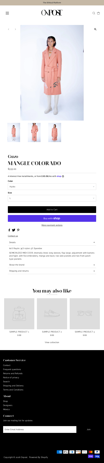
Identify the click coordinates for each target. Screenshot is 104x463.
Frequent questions (12, 369)
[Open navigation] (15, 13)
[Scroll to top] (98, 457)
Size (10, 193)
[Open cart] (98, 13)
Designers (7, 405)
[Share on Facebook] (10, 231)
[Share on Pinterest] (18, 231)
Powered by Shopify (38, 457)
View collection (52, 342)
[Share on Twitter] (14, 231)
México (6, 409)
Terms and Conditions (13, 390)
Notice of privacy (11, 377)
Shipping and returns (19, 271)
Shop (5, 401)
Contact (6, 365)
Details (12, 242)
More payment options (52, 225)
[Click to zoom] (95, 29)
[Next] (15, 29)
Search (6, 382)
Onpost (24, 457)
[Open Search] (94, 13)
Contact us (13, 236)
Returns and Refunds (13, 373)
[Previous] (9, 29)
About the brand (16, 265)
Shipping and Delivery (13, 386)
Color (10, 181)
